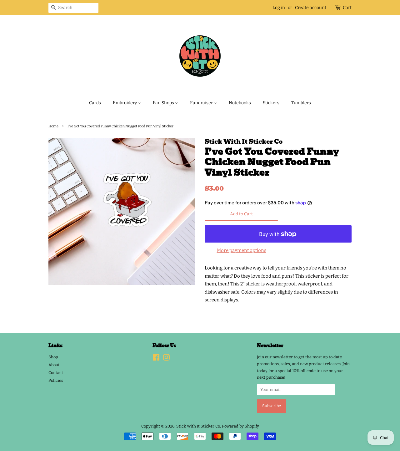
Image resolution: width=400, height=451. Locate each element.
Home (53, 126)
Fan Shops (164, 102)
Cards (95, 102)
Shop (53, 357)
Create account (310, 7)
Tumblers (301, 102)
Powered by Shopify (240, 426)
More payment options (241, 250)
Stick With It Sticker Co (198, 426)
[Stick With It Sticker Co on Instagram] (166, 358)
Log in (278, 7)
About (54, 364)
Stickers (271, 102)
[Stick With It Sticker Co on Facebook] (156, 358)
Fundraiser (202, 102)
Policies (55, 380)
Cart (347, 7)
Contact (55, 372)
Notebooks (240, 102)
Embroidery (125, 102)
